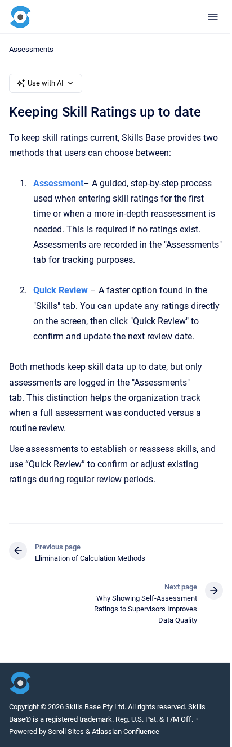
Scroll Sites (66, 731)
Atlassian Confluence (125, 731)
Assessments (31, 49)
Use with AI (46, 83)
